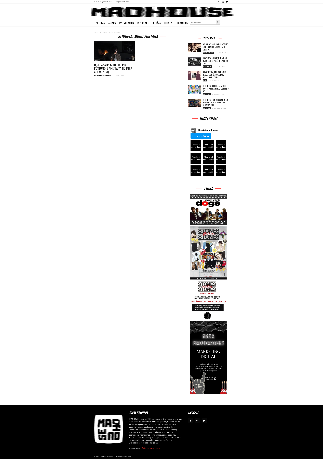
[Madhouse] (161, 12)
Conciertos (207, 66)
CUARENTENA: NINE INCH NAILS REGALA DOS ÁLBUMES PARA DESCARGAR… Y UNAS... (214, 75)
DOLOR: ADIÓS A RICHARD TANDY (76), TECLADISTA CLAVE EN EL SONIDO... (215, 47)
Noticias (100, 23)
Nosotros (182, 23)
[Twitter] (227, 2)
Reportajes (143, 23)
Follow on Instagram (200, 136)
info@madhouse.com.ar (150, 448)
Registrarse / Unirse (122, 2)
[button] (196, 145)
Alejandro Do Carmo (102, 75)
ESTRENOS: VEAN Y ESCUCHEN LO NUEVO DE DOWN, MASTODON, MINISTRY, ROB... (215, 102)
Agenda (112, 23)
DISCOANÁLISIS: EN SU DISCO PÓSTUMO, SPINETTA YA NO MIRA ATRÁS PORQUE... (113, 68)
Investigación (126, 23)
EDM (204, 80)
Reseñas (157, 23)
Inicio (96, 32)
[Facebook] (219, 2)
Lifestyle (169, 23)
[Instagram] (223, 2)
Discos (97, 60)
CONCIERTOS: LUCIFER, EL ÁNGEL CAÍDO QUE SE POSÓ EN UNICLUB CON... (215, 61)
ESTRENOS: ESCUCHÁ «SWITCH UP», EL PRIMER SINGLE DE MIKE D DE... (216, 88)
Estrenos (206, 94)
